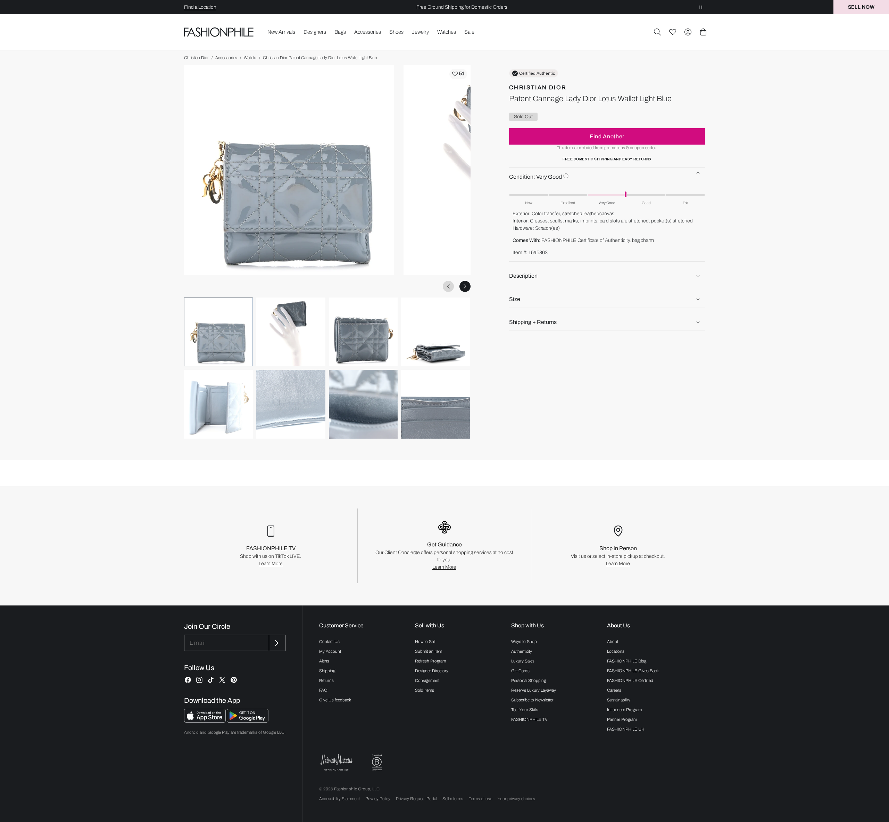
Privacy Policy (377, 798)
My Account (330, 651)
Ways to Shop (524, 641)
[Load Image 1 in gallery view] (218, 332)
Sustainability (618, 700)
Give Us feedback (335, 700)
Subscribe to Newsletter (532, 700)
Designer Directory (431, 670)
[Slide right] (465, 286)
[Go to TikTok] (211, 680)
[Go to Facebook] (188, 680)
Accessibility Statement (339, 798)
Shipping (327, 670)
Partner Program (622, 719)
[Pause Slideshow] (701, 7)
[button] (657, 32)
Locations (615, 651)
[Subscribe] (276, 643)
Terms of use (480, 798)
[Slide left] (448, 286)
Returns (326, 680)
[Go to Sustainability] (377, 763)
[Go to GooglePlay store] (247, 721)
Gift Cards (520, 670)
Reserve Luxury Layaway (533, 690)
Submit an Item (428, 651)
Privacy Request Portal (416, 798)
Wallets (250, 57)
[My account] (688, 32)
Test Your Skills (524, 709)
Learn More (271, 563)
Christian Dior (196, 57)
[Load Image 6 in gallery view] (290, 404)
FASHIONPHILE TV (529, 719)
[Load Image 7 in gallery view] (363, 404)
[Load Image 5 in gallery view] (218, 404)
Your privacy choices (516, 798)
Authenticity (521, 651)
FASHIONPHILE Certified (630, 680)
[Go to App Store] (205, 721)
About (612, 641)
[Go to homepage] (219, 32)
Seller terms (452, 798)
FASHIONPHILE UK (625, 729)
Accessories (226, 57)
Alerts (324, 661)
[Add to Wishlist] (458, 74)
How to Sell (425, 641)
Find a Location (200, 7)
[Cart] (703, 32)
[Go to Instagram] (199, 680)
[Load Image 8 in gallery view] (435, 404)
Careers (614, 690)
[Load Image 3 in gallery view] (363, 332)
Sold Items (424, 690)
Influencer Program (624, 709)
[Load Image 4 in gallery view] (435, 332)
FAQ (323, 690)
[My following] (673, 32)
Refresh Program (430, 661)
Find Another (607, 136)
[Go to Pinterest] (234, 680)
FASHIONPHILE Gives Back (633, 670)
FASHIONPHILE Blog (626, 661)
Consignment (427, 680)
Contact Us (329, 641)
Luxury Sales (522, 661)
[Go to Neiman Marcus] (336, 762)
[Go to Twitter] (222, 680)
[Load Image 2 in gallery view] (290, 332)
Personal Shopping (528, 680)
